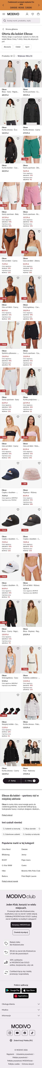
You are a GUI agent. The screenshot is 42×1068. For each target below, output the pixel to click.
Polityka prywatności (20, 1057)
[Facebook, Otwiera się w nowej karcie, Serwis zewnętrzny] (25, 1033)
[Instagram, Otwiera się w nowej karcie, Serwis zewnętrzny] (10, 1033)
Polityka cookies (14, 1064)
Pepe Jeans (26, 860)
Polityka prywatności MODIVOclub (20, 1061)
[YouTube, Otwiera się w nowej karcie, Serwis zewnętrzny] (17, 1033)
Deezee (24, 849)
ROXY (4, 860)
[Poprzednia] (3, 5)
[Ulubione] (32, 14)
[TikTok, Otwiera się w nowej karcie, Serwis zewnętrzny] (32, 1033)
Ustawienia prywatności (24, 1054)
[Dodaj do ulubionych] (18, 62)
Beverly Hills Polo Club (30, 871)
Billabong (5, 854)
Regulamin (10, 1054)
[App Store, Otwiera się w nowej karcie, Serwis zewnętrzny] (29, 990)
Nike (4, 871)
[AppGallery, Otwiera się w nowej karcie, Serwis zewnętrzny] (21, 996)
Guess (23, 865)
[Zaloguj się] (27, 14)
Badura (5, 876)
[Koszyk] (38, 14)
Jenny (23, 854)
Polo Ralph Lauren (28, 876)
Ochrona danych (28, 1064)
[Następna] (39, 5)
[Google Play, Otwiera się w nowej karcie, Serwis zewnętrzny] (13, 990)
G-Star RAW (7, 865)
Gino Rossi (6, 849)
